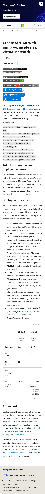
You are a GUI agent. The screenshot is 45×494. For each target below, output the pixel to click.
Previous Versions (21, 481)
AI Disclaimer (7, 481)
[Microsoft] (22, 25)
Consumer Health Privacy (11, 487)
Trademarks (6, 491)
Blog (33, 481)
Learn (5, 30)
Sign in (40, 25)
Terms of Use (31, 487)
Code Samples (15, 30)
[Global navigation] (2, 25)
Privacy (15, 484)
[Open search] (34, 25)
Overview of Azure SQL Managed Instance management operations (22, 431)
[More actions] (40, 30)
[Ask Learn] (36, 30)
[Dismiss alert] (41, 4)
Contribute (6, 484)
